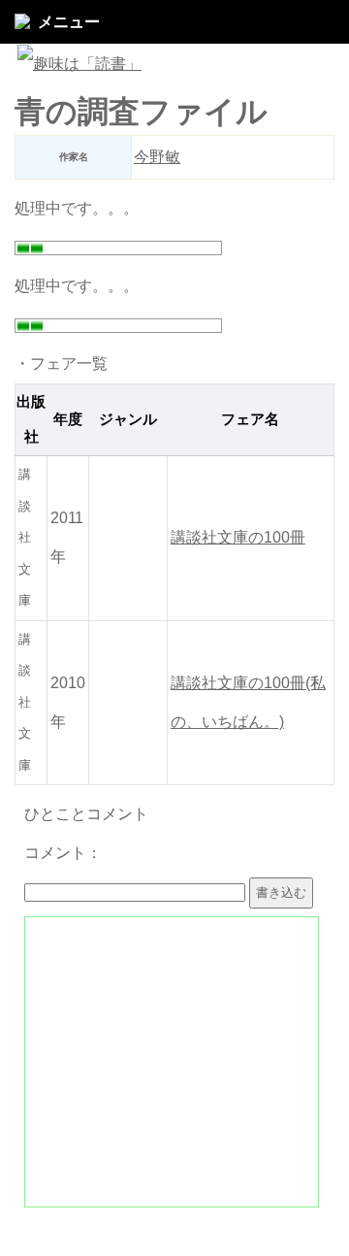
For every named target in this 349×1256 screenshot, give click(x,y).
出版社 (31, 420)
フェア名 (250, 419)
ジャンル (128, 419)
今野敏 (157, 157)
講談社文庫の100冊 (238, 537)
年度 (67, 419)
